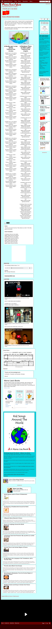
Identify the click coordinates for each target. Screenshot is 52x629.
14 (23, 407)
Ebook (7, 404)
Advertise (12, 623)
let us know (9, 297)
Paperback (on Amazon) (8, 406)
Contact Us (7, 623)
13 (22, 407)
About (2, 623)
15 (24, 407)
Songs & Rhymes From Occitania (10, 17)
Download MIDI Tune (10, 276)
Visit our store (7, 388)
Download (6, 270)
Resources (17, 623)
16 (25, 407)
